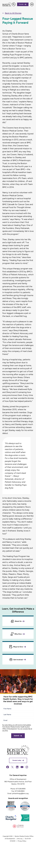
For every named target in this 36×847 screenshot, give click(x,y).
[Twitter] (12, 768)
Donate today (16, 760)
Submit (16, 736)
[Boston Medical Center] (18, 754)
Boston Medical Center (7, 4)
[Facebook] (7, 768)
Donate (21, 4)
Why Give (18, 634)
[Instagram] (26, 768)
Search (13, 4)
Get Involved (18, 660)
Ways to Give (18, 647)
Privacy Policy (22, 841)
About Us (18, 621)
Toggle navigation (32, 4)
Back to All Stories (13, 13)
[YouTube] (22, 768)
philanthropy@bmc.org (20, 793)
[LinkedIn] (17, 768)
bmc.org (19, 838)
